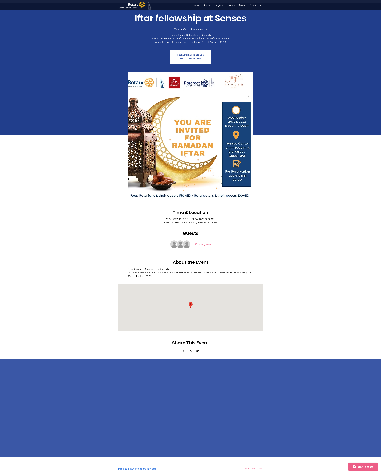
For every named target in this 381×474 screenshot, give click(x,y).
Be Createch (258, 468)
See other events (190, 58)
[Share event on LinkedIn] (197, 351)
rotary (147, 468)
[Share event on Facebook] (183, 351)
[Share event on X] (190, 351)
